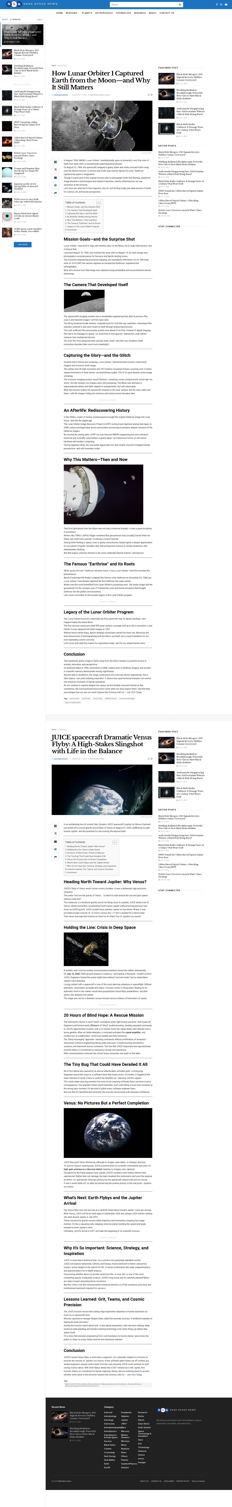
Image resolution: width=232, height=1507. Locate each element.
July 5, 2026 (182, 83)
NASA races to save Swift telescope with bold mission (28, 200)
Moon (102, 95)
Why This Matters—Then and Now (82, 220)
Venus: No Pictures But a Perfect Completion (87, 859)
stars (140, 1440)
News (107, 95)
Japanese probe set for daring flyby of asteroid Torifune (26, 186)
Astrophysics (104, 13)
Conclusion (72, 230)
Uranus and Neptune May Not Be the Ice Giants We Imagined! (26, 171)
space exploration (73, 702)
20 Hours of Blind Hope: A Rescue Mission (85, 853)
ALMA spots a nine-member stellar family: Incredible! (28, 230)
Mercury (125, 1431)
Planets (87, 13)
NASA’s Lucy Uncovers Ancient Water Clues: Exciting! (25, 155)
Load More (23, 244)
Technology (123, 13)
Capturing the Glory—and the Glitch (82, 213)
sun (140, 1443)
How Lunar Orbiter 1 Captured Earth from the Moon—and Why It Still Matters (22, 34)
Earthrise (86, 699)
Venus (141, 1458)
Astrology (108, 1420)
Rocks (141, 1416)
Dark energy (110, 1456)
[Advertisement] (138, 37)
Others (124, 1456)
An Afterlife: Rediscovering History (82, 217)
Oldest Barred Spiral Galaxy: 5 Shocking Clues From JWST (28, 140)
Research (140, 13)
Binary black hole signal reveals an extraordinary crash (26, 216)
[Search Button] (180, 4)
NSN (133, 692)
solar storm (143, 1424)
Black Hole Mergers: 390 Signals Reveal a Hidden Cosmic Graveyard (26, 52)
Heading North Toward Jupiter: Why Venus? (86, 846)
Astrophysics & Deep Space (111, 1436)
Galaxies (125, 1416)
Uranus (141, 1455)
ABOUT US (144, 1481)
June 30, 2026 (165, 216)
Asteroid (108, 1412)
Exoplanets (126, 1412)
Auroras (108, 1441)
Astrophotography (112, 1427)
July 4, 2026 (182, 136)
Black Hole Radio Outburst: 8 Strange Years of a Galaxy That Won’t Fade (28, 109)
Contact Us (167, 13)
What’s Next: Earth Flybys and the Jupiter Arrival (88, 863)
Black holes (109, 1445)
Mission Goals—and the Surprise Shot (83, 207)
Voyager (142, 1462)
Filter (39, 20)
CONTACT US (156, 1481)
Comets (107, 1449)
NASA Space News (64, 1481)
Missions (71, 13)
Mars (123, 1427)
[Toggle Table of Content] (97, 203)
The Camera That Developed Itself (82, 210)
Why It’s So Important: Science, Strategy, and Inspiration (91, 866)
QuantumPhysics (129, 1464)
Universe (142, 1451)
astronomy (74, 699)
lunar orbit (97, 699)
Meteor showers (125, 1436)
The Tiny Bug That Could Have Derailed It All (86, 856)
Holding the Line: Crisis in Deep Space (83, 850)
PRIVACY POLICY (183, 1481)
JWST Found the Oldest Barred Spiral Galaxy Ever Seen (27, 124)
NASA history (111, 699)
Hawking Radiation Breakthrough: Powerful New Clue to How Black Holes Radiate (28, 69)
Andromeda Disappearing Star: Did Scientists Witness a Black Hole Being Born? (28, 94)
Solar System (144, 1427)
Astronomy (62, 66)
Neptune (125, 1449)
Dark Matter (109, 1460)
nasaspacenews (61, 95)
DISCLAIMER (169, 1481)
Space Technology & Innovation (144, 1433)
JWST (124, 1424)
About (153, 13)
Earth (106, 1464)
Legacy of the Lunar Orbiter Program (83, 226)
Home (59, 13)
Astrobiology (110, 1416)
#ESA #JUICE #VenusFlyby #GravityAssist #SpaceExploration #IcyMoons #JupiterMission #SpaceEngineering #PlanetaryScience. (103, 1385)
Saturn (141, 1420)
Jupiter (124, 1420)
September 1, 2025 (79, 95)
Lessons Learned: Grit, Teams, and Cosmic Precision (90, 869)
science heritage (127, 699)
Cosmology (109, 1452)
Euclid (107, 1467)
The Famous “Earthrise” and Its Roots (83, 223)
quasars (125, 1467)
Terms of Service (198, 1481)
